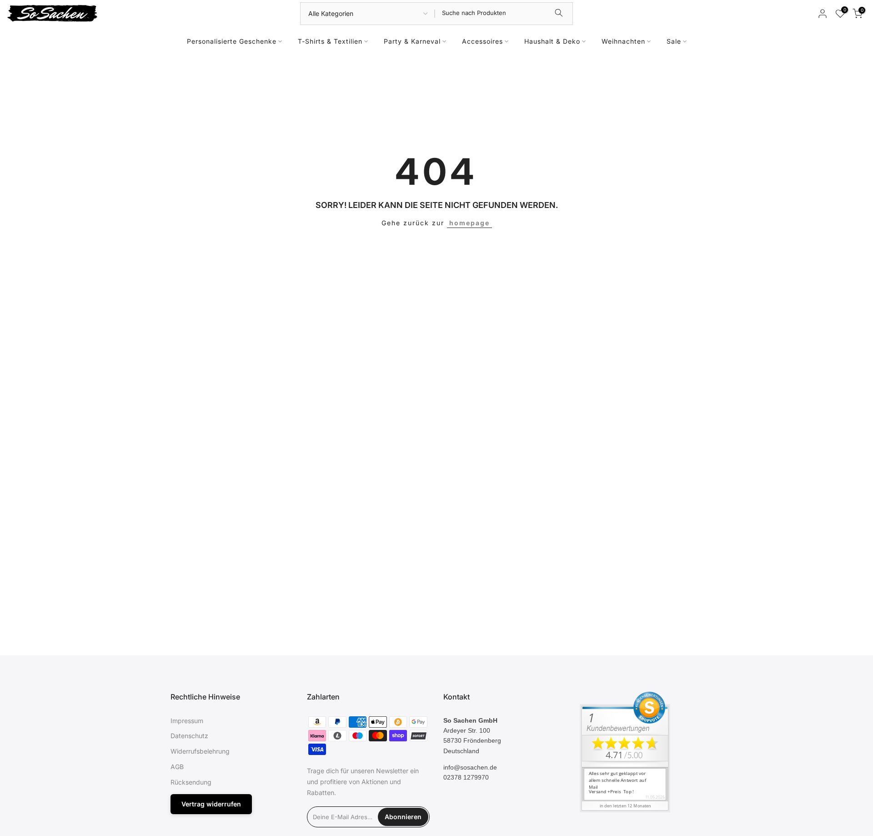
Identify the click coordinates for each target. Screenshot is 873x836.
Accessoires (482, 41)
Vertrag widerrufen (211, 804)
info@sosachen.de (470, 767)
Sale (674, 41)
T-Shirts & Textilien (330, 41)
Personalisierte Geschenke (231, 41)
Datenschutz (189, 736)
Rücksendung (191, 782)
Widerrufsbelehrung (200, 751)
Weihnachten (623, 41)
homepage (469, 223)
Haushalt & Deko (552, 41)
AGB (177, 766)
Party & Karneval (412, 41)
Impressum (187, 721)
